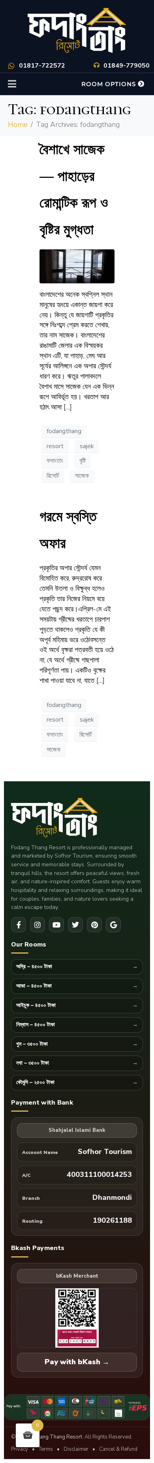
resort (55, 446)
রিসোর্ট (53, 475)
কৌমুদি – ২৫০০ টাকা (35, 1082)
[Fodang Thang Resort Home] (77, 818)
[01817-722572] (11, 65)
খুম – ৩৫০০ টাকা (32, 1044)
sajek (87, 446)
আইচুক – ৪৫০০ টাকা (36, 1005)
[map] (113, 924)
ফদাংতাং (55, 460)
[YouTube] (56, 924)
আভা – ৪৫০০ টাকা (34, 986)
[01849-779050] (97, 65)
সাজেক (82, 475)
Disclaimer (76, 1449)
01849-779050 (126, 65)
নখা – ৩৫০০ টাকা (32, 1063)
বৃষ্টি (82, 460)
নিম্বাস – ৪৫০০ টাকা (35, 1025)
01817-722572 (42, 65)
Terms (46, 1449)
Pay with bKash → (77, 1362)
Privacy (19, 1449)
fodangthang (64, 431)
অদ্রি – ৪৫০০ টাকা (34, 966)
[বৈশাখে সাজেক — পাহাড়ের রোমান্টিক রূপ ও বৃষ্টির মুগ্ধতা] (77, 265)
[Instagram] (37, 924)
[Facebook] (18, 924)
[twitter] (75, 924)
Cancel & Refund (118, 1449)
